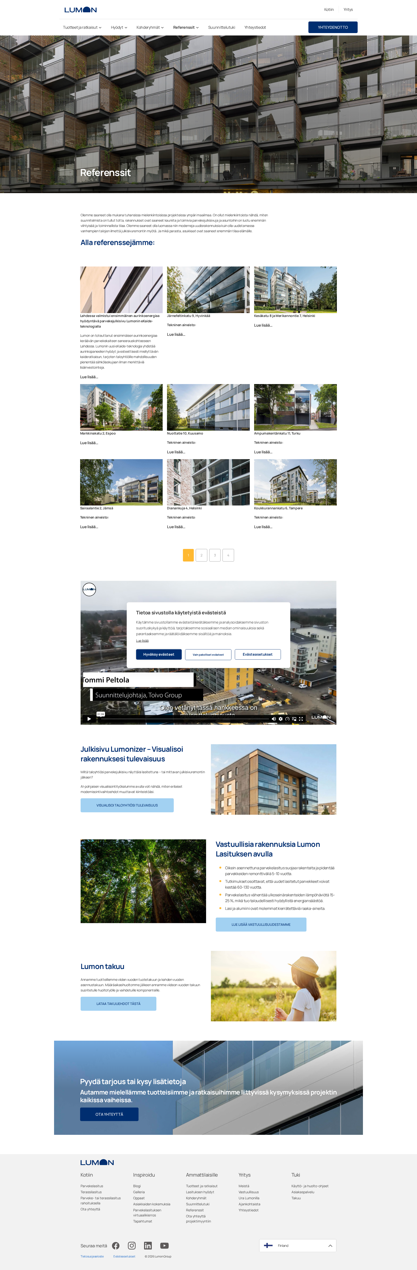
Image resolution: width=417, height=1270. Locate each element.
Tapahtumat (142, 1221)
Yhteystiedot (249, 1210)
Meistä (244, 1186)
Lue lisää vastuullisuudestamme (261, 924)
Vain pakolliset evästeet (208, 654)
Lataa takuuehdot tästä (118, 1003)
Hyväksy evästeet (158, 654)
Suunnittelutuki (197, 1204)
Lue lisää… (89, 376)
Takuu (296, 1198)
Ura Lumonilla (249, 1198)
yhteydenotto (333, 27)
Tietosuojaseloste (92, 1256)
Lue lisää (142, 640)
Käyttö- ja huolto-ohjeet (310, 1186)
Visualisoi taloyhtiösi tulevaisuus (127, 805)
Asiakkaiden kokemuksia (151, 1204)
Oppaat (139, 1198)
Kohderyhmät (196, 1198)
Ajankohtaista (249, 1204)
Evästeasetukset (258, 654)
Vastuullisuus (249, 1192)
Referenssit (195, 1210)
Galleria (139, 1192)
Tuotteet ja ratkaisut (202, 1186)
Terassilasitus (91, 1192)
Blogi (137, 1186)
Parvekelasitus (92, 1186)
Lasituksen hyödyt (200, 1192)
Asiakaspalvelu (303, 1192)
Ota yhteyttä (109, 1114)
